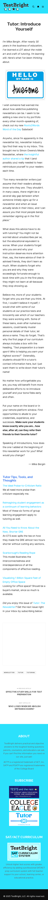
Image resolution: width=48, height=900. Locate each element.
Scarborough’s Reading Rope (19, 552)
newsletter (9, 672)
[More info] (38, 6)
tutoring (31, 672)
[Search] (33, 6)
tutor (20, 672)
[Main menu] (43, 6)
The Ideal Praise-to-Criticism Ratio (22, 485)
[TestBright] (16, 7)
